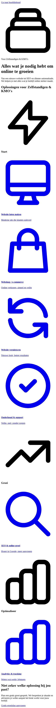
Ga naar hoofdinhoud (11, 2)
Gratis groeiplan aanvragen (13, 705)
